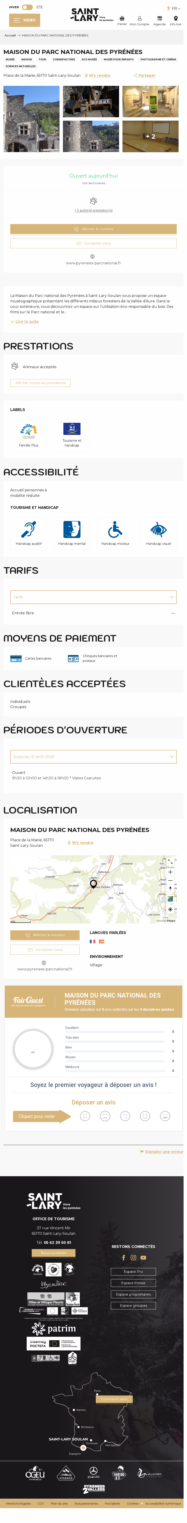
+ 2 (150, 136)
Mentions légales (18, 1503)
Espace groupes (133, 1306)
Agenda (160, 24)
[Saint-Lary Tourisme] (92, 14)
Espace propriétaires (133, 1294)
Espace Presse (133, 1283)
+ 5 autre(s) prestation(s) (93, 210)
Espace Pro (133, 1272)
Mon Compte (139, 24)
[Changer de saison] (29, 7)
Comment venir (114, 1399)
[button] (174, 1515)
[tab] (89, 597)
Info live (175, 24)
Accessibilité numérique (163, 1503)
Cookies (133, 1503)
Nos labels (112, 1503)
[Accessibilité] (168, 8)
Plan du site (59, 1503)
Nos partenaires (86, 1503)
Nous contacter (54, 1253)
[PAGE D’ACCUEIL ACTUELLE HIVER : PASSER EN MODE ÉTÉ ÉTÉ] (27, 7)
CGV (41, 1503)
